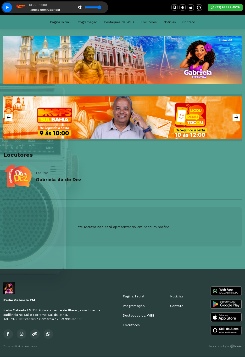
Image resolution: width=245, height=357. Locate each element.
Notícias (169, 22)
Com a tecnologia (219, 346)
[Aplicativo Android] (182, 7)
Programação (87, 22)
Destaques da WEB (119, 22)
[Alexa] (199, 7)
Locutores (148, 22)
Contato (188, 22)
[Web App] (174, 7)
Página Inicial (60, 22)
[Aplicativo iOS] (191, 7)
